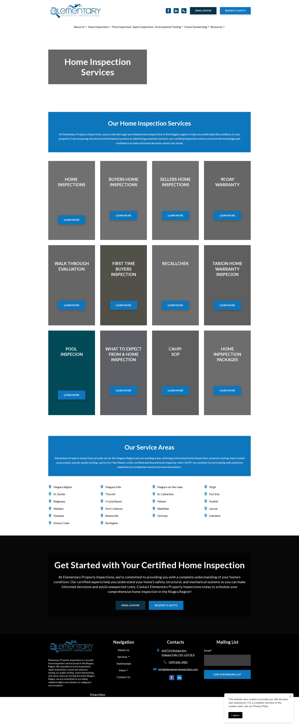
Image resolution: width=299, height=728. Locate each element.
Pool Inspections (122, 26)
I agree (235, 715)
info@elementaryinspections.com (178, 669)
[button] (168, 10)
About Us (79, 26)
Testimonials (123, 663)
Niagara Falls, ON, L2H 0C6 (178, 654)
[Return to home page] (75, 11)
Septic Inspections (143, 26)
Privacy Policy (97, 694)
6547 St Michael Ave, (174, 650)
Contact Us (123, 677)
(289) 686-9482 (178, 662)
